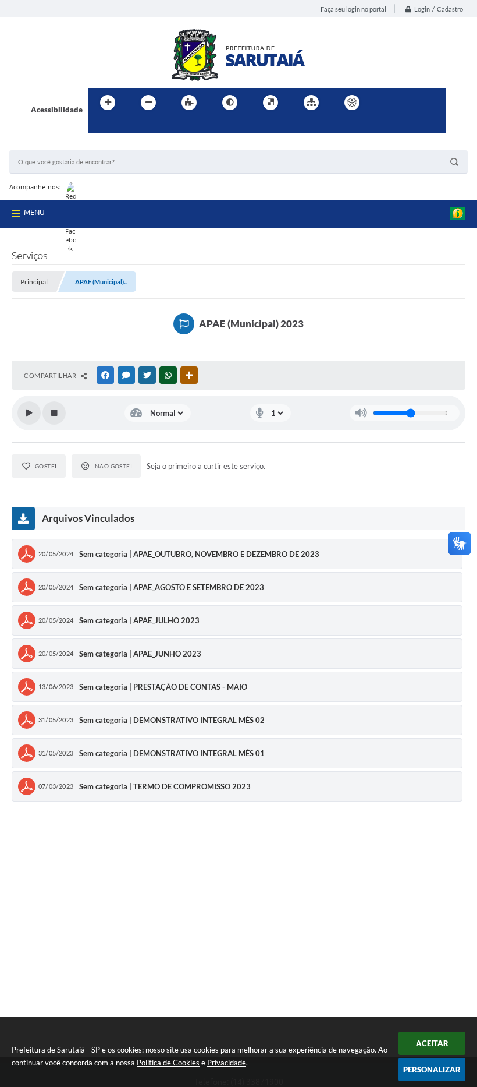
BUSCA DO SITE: (43, 144)
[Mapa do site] (311, 102)
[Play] (29, 413)
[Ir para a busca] (100, 126)
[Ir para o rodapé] (125, 126)
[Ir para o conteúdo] (385, 103)
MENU (34, 212)
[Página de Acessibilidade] (352, 102)
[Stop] (54, 413)
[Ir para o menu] (410, 103)
